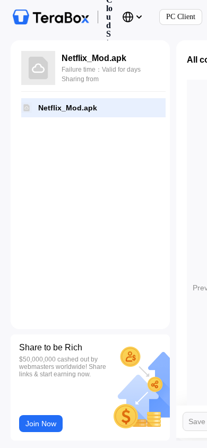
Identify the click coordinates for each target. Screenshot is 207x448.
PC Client (180, 17)
